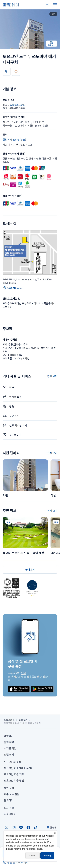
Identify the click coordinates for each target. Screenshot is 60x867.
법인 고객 (9, 788)
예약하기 (8, 736)
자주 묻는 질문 (11, 794)
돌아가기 (30, 569)
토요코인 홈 (9, 719)
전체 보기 (52, 376)
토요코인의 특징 (12, 762)
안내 (23, 673)
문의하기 (8, 800)
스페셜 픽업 (10, 748)
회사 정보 (9, 807)
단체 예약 (9, 742)
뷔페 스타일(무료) (16, 139)
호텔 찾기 (23, 719)
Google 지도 (14, 288)
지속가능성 (10, 814)
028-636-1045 (17, 104)
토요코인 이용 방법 (14, 780)
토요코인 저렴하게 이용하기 (18, 768)
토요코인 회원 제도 (14, 774)
